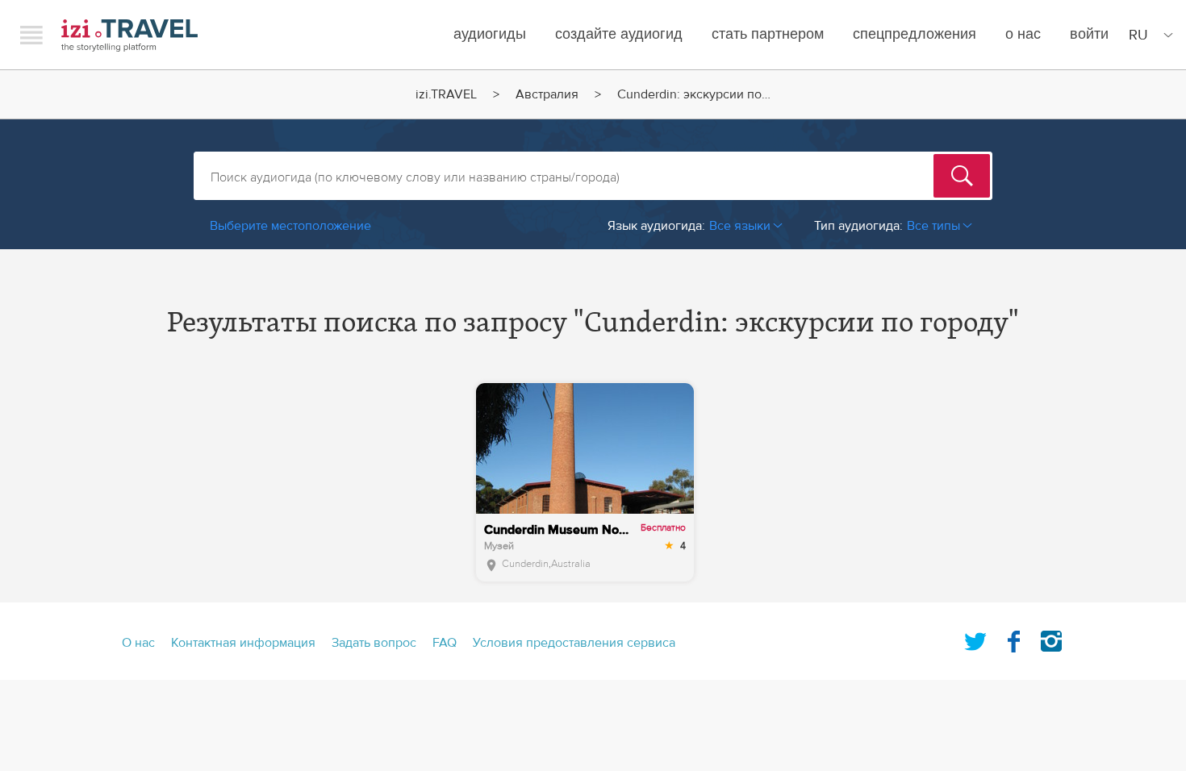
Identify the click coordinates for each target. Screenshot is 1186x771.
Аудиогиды (489, 34)
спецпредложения (914, 34)
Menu (31, 34)
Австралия (547, 94)
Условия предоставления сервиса (574, 643)
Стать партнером (768, 34)
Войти (1089, 34)
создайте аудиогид (619, 34)
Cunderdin (525, 563)
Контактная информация (243, 643)
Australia (571, 563)
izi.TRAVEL (129, 35)
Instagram (1051, 638)
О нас (1023, 34)
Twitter (975, 638)
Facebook (1013, 638)
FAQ (444, 643)
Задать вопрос (374, 643)
